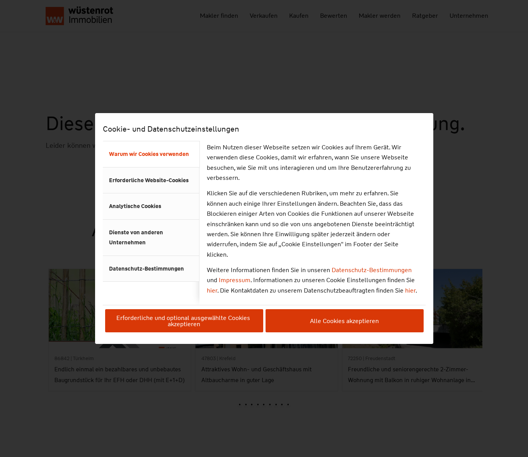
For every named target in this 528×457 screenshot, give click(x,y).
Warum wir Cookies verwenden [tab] (149, 154)
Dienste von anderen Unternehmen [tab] (136, 237)
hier (212, 290)
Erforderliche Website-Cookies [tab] (149, 180)
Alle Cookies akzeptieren (344, 321)
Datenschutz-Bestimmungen (372, 270)
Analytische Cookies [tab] (135, 206)
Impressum (234, 280)
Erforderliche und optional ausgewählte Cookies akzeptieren (184, 321)
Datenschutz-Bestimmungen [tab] (146, 268)
